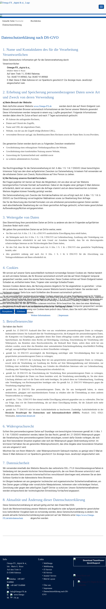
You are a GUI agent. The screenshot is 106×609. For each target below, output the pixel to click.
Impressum (63, 315)
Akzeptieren (7, 311)
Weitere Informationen (40, 315)
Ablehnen (21, 311)
